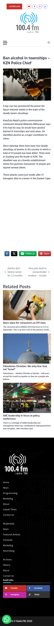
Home (6, 482)
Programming (10, 493)
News (6, 487)
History (6, 565)
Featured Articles (11, 534)
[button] (6, 619)
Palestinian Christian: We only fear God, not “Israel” (25, 368)
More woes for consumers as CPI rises (24, 322)
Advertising (9, 550)
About (6, 504)
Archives (7, 559)
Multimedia (8, 523)
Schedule (7, 540)
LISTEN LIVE (14, 6)
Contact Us (8, 514)
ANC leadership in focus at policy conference (21, 417)
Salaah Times (9, 509)
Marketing (8, 498)
